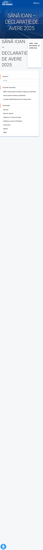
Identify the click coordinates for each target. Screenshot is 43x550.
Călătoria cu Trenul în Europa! (12, 117)
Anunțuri (5, 110)
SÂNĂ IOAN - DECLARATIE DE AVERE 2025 (34, 46)
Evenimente (6, 125)
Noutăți (5, 129)
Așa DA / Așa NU (8, 113)
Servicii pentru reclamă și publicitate (14, 95)
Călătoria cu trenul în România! (12, 121)
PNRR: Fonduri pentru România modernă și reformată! (19, 92)
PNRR (5, 132)
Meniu (37, 3)
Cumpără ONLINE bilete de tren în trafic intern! (17, 99)
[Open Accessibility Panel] (3, 546)
